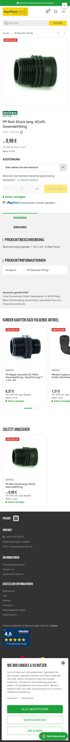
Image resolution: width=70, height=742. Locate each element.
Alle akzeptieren (35, 709)
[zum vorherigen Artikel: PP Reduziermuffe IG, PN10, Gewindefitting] (58, 33)
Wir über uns (8, 569)
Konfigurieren (35, 720)
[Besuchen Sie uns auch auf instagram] (16, 518)
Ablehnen (35, 731)
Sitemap (7, 600)
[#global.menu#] (63, 11)
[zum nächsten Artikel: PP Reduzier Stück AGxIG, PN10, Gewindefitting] (64, 33)
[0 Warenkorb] (55, 11)
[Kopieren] (22, 132)
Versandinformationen (13, 574)
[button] (25, 347)
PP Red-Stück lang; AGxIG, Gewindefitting (21, 485)
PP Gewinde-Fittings (23, 33)
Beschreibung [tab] (20, 218)
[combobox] (35, 167)
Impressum (8, 605)
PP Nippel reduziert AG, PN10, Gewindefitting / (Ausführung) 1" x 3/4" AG (24, 377)
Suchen (57, 23)
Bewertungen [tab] (20, 227)
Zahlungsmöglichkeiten (14, 564)
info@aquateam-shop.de (20, 546)
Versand (22, 147)
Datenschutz (9, 591)
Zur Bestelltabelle (27, 180)
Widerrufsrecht (10, 614)
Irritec (10, 370)
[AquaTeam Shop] (15, 11)
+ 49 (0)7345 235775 (14, 536)
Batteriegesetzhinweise (14, 610)
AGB (5, 595)
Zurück (6, 33)
